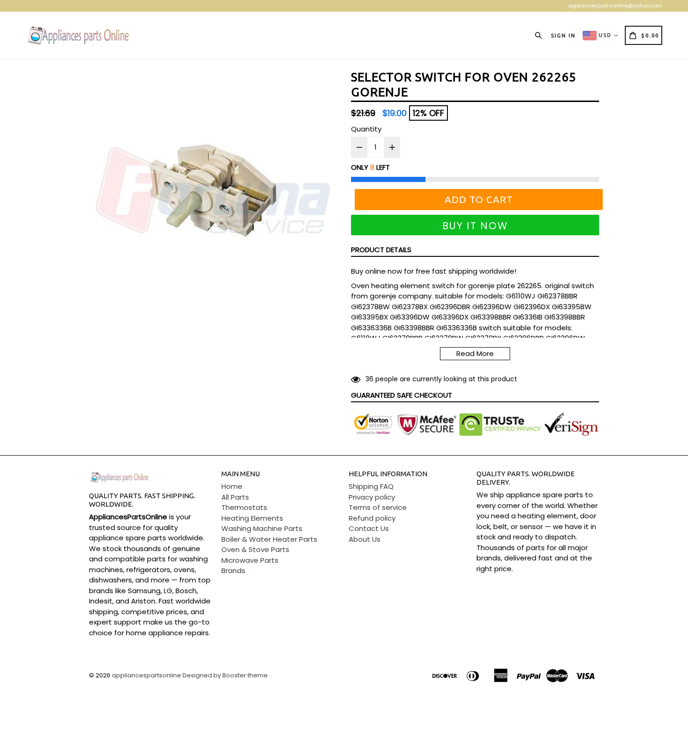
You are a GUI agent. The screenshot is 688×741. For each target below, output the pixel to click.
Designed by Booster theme (225, 675)
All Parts (235, 497)
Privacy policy (372, 497)
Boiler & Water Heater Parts (269, 539)
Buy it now (475, 225)
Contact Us (369, 528)
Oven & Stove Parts (255, 549)
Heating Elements (252, 518)
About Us (365, 539)
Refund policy (372, 518)
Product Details (381, 249)
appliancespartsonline (146, 675)
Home (231, 486)
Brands (233, 570)
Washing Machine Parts (261, 528)
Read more (475, 353)
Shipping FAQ (371, 486)
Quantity (366, 129)
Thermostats (244, 507)
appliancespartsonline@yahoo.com (615, 5)
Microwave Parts (249, 560)
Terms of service (378, 507)
